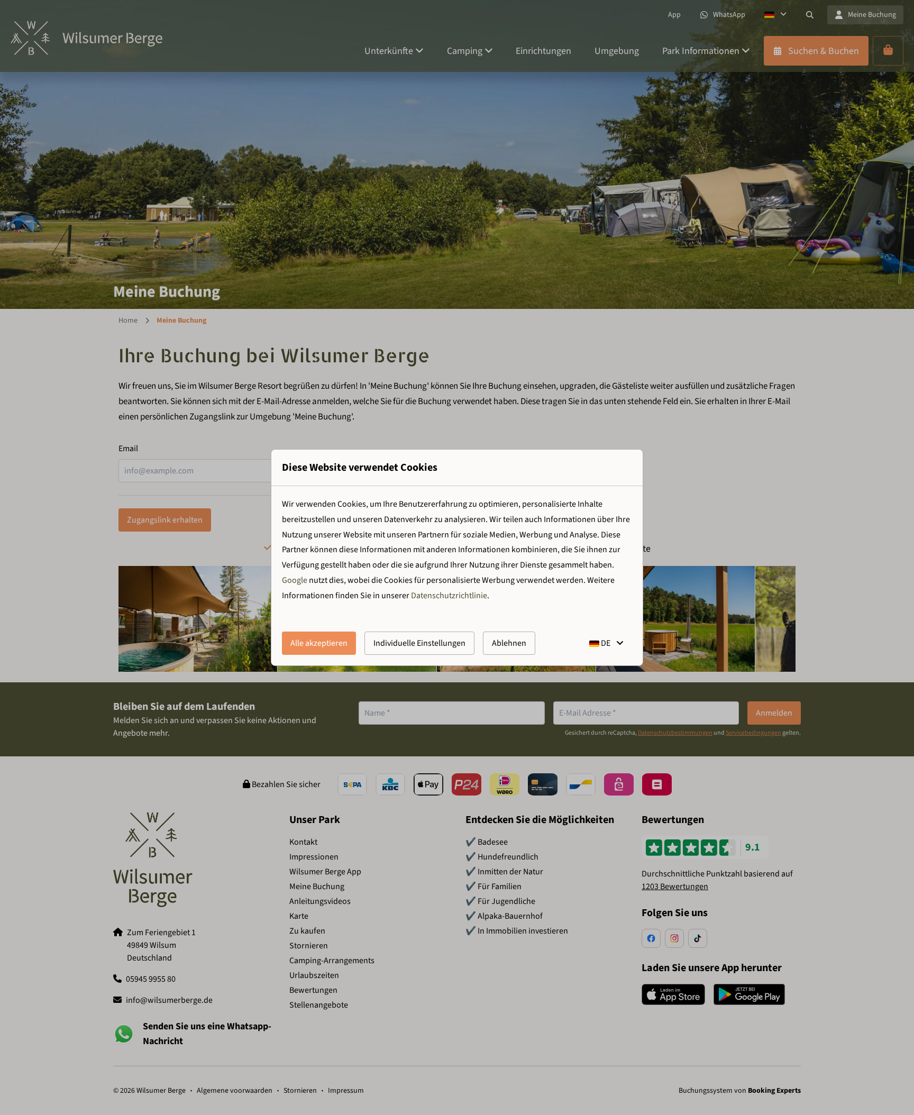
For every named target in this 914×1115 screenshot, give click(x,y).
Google (294, 580)
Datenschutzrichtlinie (449, 595)
